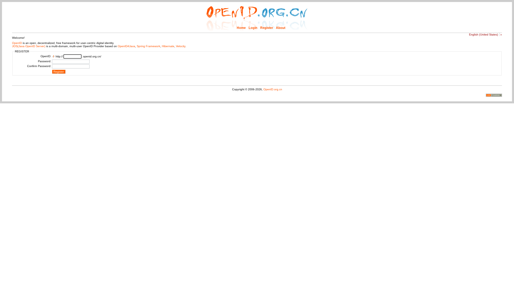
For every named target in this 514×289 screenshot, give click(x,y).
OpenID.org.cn (272, 89)
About (280, 28)
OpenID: (46, 56)
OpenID (17, 43)
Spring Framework (148, 46)
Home (241, 28)
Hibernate (168, 46)
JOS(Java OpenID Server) (28, 46)
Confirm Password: (39, 66)
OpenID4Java (126, 46)
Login (253, 28)
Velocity (180, 46)
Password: (44, 61)
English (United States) (483, 34)
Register (266, 28)
